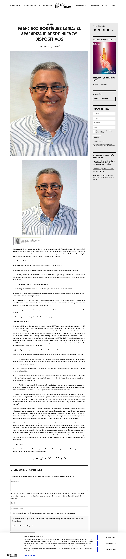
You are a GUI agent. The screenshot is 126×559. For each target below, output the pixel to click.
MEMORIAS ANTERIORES (100, 85)
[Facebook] (95, 30)
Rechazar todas (111, 549)
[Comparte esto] (37, 458)
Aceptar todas (110, 537)
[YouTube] (108, 30)
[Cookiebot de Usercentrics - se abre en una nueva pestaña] (12, 555)
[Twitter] (99, 30)
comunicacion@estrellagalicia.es (103, 169)
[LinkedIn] (103, 30)
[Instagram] (112, 30)
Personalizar (110, 543)
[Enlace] (63, 6)
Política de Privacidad (97, 146)
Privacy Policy (75, 519)
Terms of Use (16, 521)
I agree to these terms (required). (24, 526)
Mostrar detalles (29, 555)
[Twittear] (45, 458)
